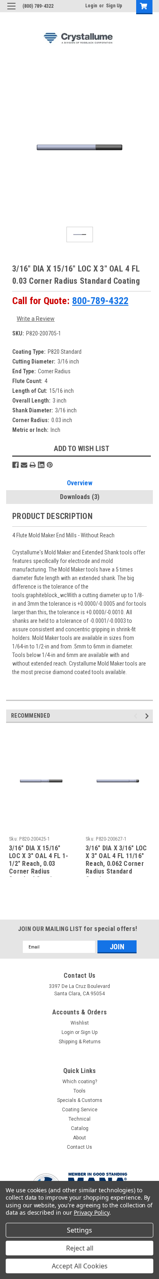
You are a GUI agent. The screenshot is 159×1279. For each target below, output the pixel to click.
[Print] (32, 465)
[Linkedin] (41, 465)
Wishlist (80, 1023)
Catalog (79, 1128)
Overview (80, 483)
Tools (79, 1091)
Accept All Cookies (80, 1265)
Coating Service (79, 1110)
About (79, 1138)
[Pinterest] (49, 465)
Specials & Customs (79, 1100)
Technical (79, 1119)
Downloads (79, 497)
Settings (79, 1230)
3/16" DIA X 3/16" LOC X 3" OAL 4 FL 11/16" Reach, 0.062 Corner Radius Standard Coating (116, 860)
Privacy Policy (91, 1212)
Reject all (79, 1248)
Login (91, 6)
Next (148, 716)
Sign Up (114, 6)
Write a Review (36, 318)
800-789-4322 (100, 301)
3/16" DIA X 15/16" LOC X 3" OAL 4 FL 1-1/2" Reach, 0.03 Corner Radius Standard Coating (38, 860)
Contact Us (79, 1147)
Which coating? (79, 1081)
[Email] (24, 465)
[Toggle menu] (11, 11)
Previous (137, 716)
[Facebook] (15, 465)
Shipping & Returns (80, 1042)
